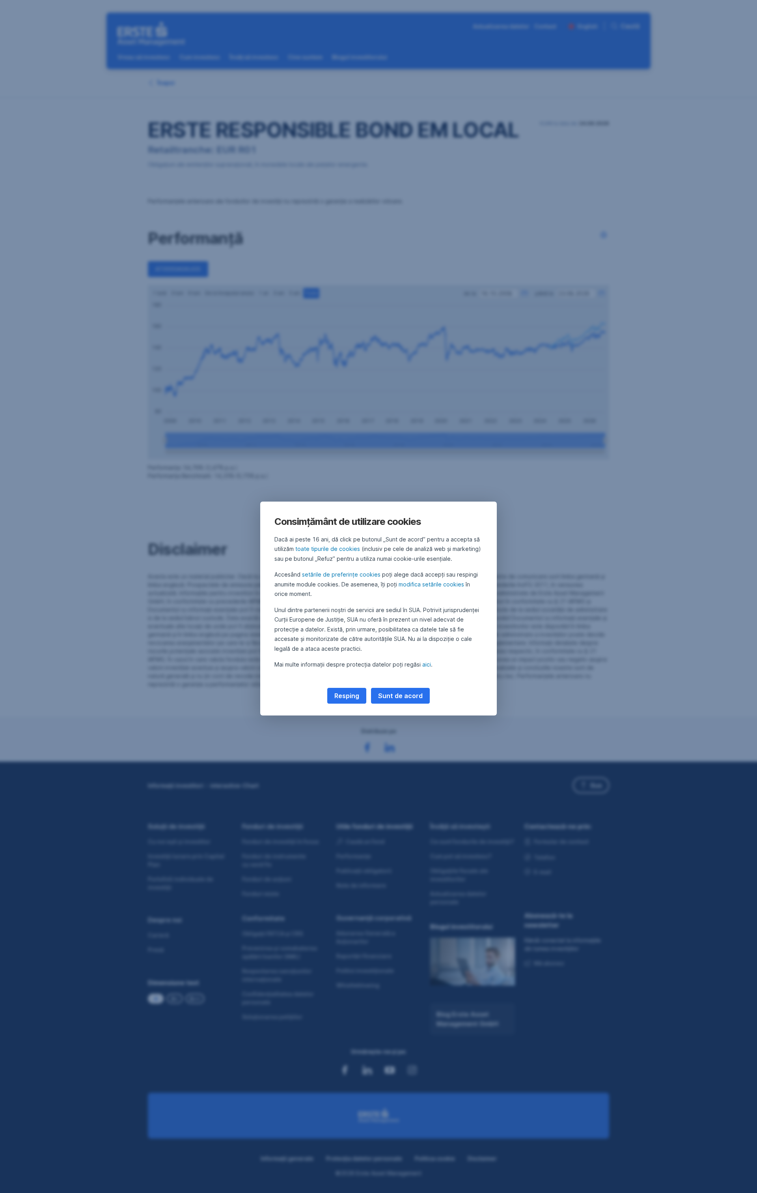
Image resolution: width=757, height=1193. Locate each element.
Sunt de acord (400, 696)
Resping (346, 696)
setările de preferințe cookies (341, 574)
